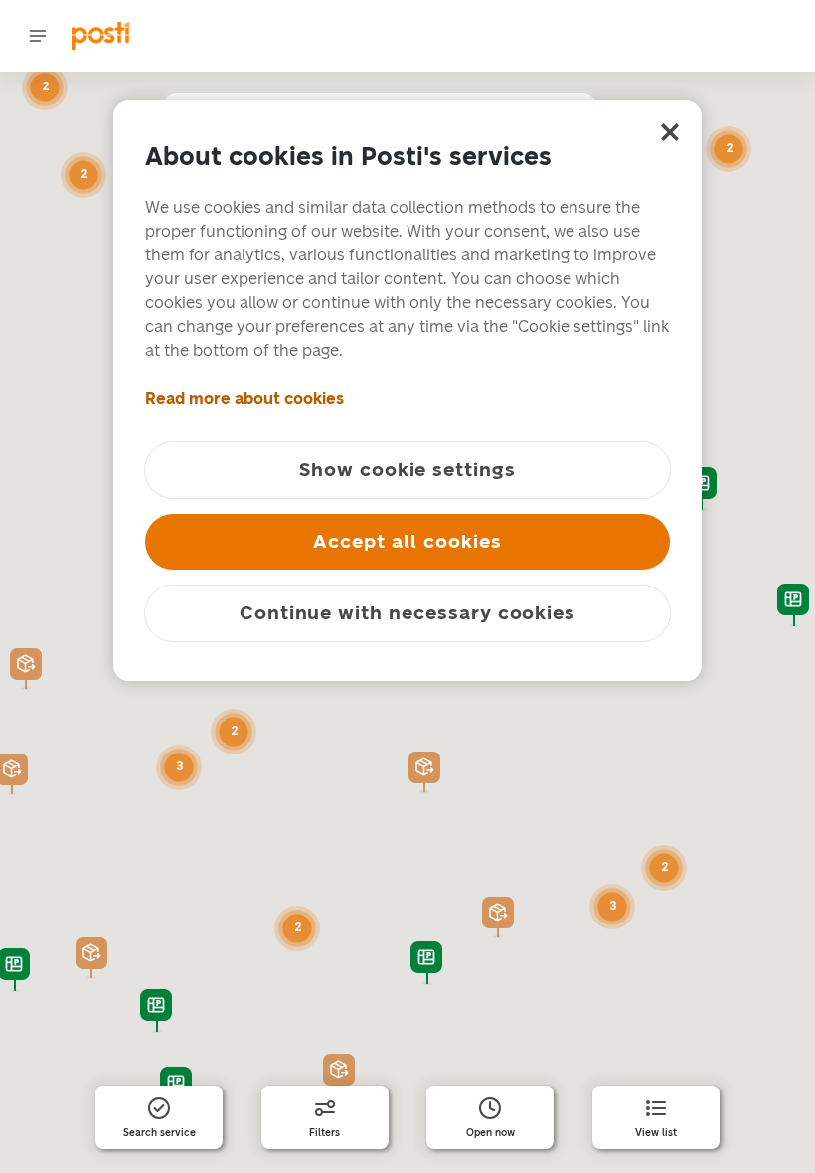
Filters (324, 1133)
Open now (490, 1133)
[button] (424, 772)
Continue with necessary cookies (407, 612)
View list (656, 1133)
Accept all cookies (407, 541)
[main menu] (38, 36)
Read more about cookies (244, 398)
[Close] (670, 132)
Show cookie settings (407, 469)
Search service (159, 1133)
